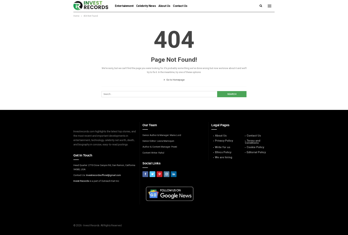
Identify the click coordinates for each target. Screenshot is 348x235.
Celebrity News (146, 6)
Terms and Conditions (252, 141)
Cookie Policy (255, 147)
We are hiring (223, 157)
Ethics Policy (223, 152)
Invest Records (81, 181)
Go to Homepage (175, 79)
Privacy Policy (224, 140)
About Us (164, 6)
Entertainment (124, 6)
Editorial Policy (256, 152)
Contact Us (180, 6)
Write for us (222, 147)
